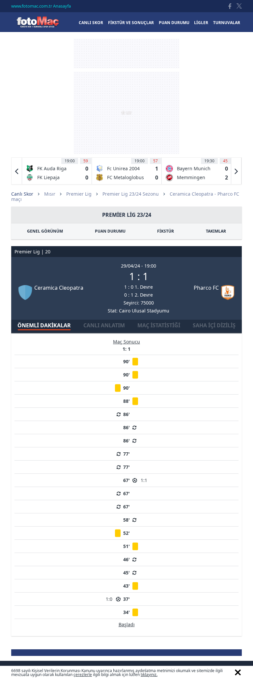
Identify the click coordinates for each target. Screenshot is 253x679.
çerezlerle (82, 674)
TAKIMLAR (216, 231)
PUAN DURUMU (110, 231)
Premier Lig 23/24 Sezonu (130, 194)
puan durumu (174, 22)
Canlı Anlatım (104, 325)
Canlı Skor (37, 21)
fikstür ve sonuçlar (131, 22)
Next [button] (236, 171)
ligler (201, 22)
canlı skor (91, 22)
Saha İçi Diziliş (214, 325)
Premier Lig (79, 194)
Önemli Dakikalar (44, 325)
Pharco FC (206, 287)
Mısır (49, 194)
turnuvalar (226, 22)
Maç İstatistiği (158, 325)
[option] (57, 171)
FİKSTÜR (165, 231)
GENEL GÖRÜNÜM (45, 231)
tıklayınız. (149, 674)
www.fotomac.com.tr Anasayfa (41, 6)
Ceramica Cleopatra (58, 287)
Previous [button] (17, 171)
